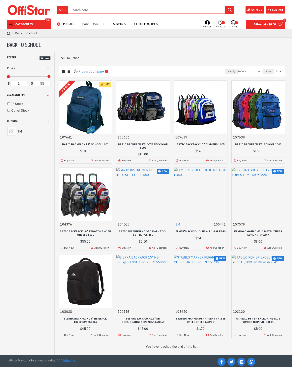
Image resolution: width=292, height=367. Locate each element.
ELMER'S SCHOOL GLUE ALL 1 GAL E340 (200, 231)
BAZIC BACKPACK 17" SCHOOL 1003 (258, 144)
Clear (46, 58)
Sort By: (231, 71)
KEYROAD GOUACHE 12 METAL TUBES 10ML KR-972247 (258, 233)
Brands (12, 121)
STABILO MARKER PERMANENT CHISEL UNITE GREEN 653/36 (200, 320)
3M (177, 224)
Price (11, 68)
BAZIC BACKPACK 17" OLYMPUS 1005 (201, 144)
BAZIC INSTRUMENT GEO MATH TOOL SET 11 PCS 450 (143, 233)
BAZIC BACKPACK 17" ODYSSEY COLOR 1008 (143, 146)
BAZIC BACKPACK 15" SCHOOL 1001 (85, 144)
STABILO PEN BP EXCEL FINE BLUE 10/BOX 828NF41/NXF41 (258, 320)
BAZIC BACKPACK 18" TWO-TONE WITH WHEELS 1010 (85, 233)
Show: (268, 71)
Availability (16, 95)
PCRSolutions (66, 361)
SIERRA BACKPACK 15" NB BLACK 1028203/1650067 (85, 320)
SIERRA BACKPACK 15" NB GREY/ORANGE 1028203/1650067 (143, 320)
